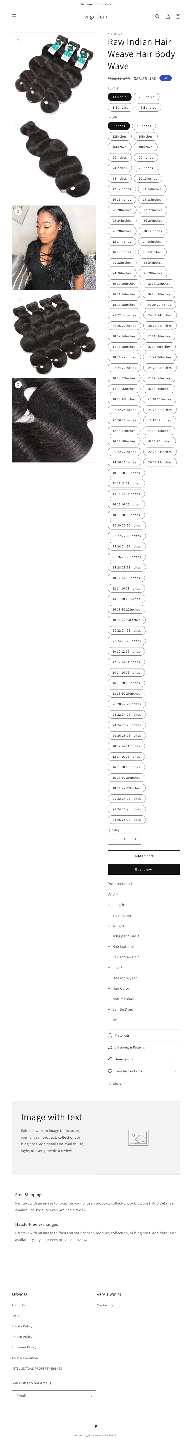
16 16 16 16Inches (126, 504)
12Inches (120, 136)
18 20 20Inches (159, 441)
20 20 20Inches (159, 304)
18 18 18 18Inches (126, 515)
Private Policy (22, 1326)
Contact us (105, 1305)
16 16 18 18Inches (126, 683)
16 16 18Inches (159, 389)
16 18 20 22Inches (126, 609)
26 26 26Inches (124, 325)
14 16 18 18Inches (126, 767)
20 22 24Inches (160, 357)
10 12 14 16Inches (126, 578)
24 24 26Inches (160, 410)
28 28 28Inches (160, 325)
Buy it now (144, 869)
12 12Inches (122, 189)
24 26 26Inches (124, 462)
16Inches (120, 147)
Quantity (113, 830)
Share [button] (117, 1083)
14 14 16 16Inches (126, 672)
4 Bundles (148, 107)
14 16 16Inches (159, 431)
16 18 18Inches (124, 441)
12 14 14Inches (124, 431)
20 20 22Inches (159, 399)
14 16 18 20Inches (126, 599)
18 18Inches (152, 199)
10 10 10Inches (124, 283)
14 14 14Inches (124, 294)
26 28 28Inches (160, 462)
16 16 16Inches (159, 294)
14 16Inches (152, 241)
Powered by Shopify (106, 1435)
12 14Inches (122, 241)
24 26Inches (122, 273)
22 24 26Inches (124, 368)
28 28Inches (122, 231)
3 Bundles (121, 107)
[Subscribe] (90, 1395)
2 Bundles (147, 97)
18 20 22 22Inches (127, 788)
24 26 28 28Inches (127, 819)
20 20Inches (122, 210)
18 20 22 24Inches (127, 620)
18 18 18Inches (124, 304)
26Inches (146, 168)
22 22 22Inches (124, 315)
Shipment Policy (24, 1347)
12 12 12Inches (159, 283)
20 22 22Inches (124, 452)
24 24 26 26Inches (127, 725)
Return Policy (22, 1337)
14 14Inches (152, 189)
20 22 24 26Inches (127, 630)
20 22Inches (122, 262)
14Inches (146, 136)
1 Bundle (120, 97)
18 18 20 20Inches (126, 693)
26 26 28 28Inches (127, 735)
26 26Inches (153, 220)
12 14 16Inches (159, 336)
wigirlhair (89, 1435)
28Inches (120, 178)
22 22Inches (153, 210)
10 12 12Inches (159, 420)
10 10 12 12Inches (126, 651)
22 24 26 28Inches (127, 641)
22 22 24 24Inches (127, 714)
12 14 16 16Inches (126, 756)
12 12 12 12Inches (126, 483)
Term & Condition (25, 1358)
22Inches (146, 157)
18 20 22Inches (124, 357)
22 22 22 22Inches (127, 536)
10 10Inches (148, 178)
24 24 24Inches (160, 315)
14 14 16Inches (124, 389)
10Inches (144, 126)
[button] (14, 16)
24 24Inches (122, 220)
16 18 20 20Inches (126, 777)
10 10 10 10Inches (126, 473)
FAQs (15, 1316)
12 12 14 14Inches (126, 662)
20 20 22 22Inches (127, 704)
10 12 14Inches (124, 336)
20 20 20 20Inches (127, 525)
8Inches (119, 126)
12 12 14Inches (159, 378)
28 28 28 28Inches (127, 567)
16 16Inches (122, 199)
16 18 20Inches (159, 347)
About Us (19, 1305)
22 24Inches (153, 262)
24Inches (120, 168)
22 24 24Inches (160, 452)
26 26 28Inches (124, 420)
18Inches (146, 147)
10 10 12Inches (124, 378)
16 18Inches (122, 252)
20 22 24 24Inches (127, 798)
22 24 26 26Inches (127, 809)
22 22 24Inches (124, 410)
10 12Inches (153, 231)
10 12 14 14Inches (126, 746)
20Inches (120, 157)
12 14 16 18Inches (126, 588)
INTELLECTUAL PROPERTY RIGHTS (37, 1368)
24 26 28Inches (160, 368)
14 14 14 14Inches (126, 494)
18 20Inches (152, 252)
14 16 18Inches (124, 347)
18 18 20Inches (124, 399)
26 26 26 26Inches (127, 557)
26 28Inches (153, 273)
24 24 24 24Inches (127, 546)
